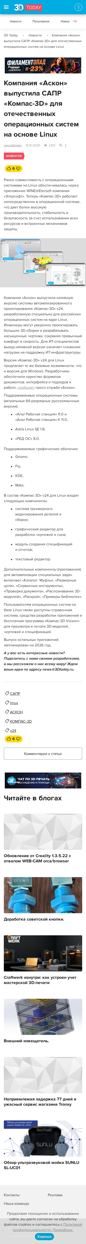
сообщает (26, 387)
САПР (15, 693)
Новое (69, 21)
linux (14, 703)
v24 (13, 730)
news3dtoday (13, 145)
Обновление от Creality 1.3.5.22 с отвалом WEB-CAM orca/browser (37, 858)
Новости (15, 21)
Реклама (14, 67)
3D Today (11, 35)
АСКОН (16, 712)
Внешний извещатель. (26, 1041)
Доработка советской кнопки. (34, 919)
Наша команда (16, 1203)
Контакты (12, 1195)
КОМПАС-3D (21, 721)
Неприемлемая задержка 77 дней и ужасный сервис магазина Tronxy (40, 1102)
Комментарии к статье (43, 753)
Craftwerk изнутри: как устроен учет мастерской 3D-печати (40, 980)
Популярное (40, 21)
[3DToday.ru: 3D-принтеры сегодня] (28, 9)
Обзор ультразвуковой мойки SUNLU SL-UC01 (41, 1165)
